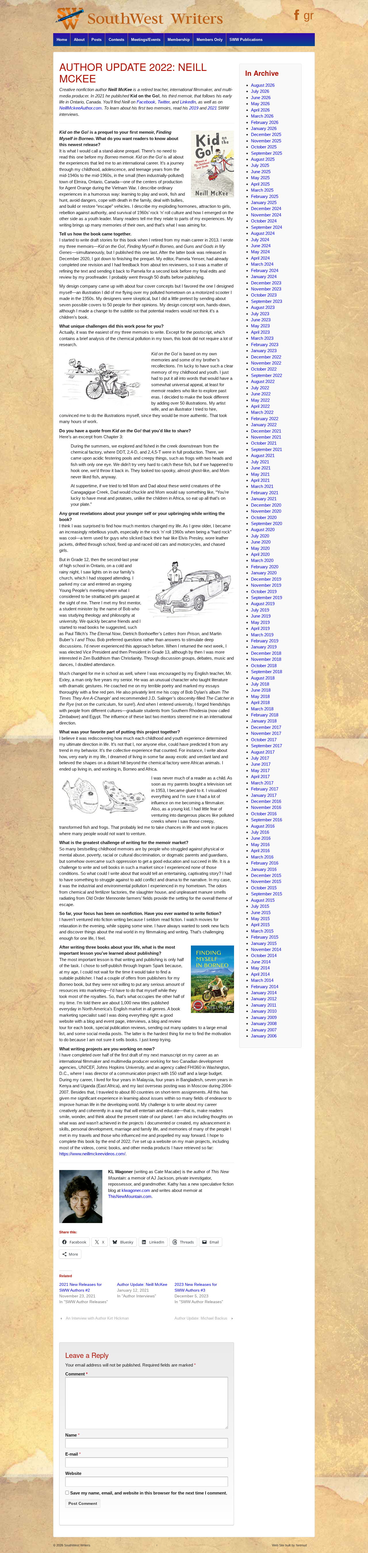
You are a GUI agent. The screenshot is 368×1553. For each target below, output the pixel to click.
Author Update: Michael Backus (201, 1318)
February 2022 (264, 418)
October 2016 (264, 813)
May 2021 (260, 474)
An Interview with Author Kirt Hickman (97, 1318)
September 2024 (266, 227)
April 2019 (260, 628)
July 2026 (260, 91)
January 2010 (264, 1011)
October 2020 (264, 517)
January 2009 (264, 1017)
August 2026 (263, 85)
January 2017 (264, 795)
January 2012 (264, 998)
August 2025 (263, 159)
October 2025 (264, 146)
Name (71, 1435)
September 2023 (266, 301)
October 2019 (264, 591)
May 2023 (260, 325)
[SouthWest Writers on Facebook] (296, 18)
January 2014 (264, 992)
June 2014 (261, 961)
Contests (116, 39)
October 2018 (264, 665)
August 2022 (263, 381)
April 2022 (260, 406)
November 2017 (266, 733)
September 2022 (266, 375)
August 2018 (263, 677)
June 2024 (261, 245)
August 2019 (263, 603)
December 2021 (266, 431)
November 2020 (266, 511)
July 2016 (260, 832)
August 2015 (263, 900)
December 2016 (266, 801)
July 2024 (260, 239)
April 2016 (260, 850)
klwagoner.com (136, 1190)
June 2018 (261, 690)
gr (309, 15)
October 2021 (264, 443)
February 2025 (264, 196)
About (79, 39)
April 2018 (260, 702)
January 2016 (264, 869)
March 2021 (262, 486)
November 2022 (266, 363)
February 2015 (264, 937)
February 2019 (264, 640)
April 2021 (260, 480)
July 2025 (260, 165)
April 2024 (260, 258)
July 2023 (260, 313)
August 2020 (263, 529)
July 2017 (260, 758)
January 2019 (264, 646)
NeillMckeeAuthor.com (80, 107)
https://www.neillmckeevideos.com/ (92, 1153)
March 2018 (262, 708)
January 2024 (264, 276)
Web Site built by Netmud (289, 1545)
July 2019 (260, 609)
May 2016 (260, 844)
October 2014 (264, 955)
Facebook (146, 101)
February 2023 (264, 344)
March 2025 (262, 190)
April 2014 (260, 974)
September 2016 (266, 819)
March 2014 (262, 980)
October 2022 (264, 369)
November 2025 (266, 140)
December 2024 (266, 208)
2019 (193, 107)
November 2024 (266, 214)
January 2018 (264, 720)
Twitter (164, 101)
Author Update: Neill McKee (142, 1284)
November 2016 (266, 807)
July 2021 (260, 461)
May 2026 (260, 103)
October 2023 (264, 295)
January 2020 (264, 572)
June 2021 (261, 467)
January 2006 (264, 1035)
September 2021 (266, 449)
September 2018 (266, 671)
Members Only (210, 39)
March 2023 (262, 338)
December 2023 (266, 282)
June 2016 (261, 838)
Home (62, 39)
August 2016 (263, 826)
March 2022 (262, 412)
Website (73, 1473)
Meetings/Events (145, 39)
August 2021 (263, 455)
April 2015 (260, 924)
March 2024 (262, 264)
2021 (212, 107)
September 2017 (266, 745)
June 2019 (261, 616)
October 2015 (264, 887)
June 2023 (261, 319)
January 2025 (264, 202)
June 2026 (261, 97)
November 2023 (266, 288)
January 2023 (264, 350)
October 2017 (264, 739)
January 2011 (263, 1005)
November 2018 (266, 659)
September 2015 (266, 893)
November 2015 (266, 881)
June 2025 (261, 171)
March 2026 (262, 116)
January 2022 (264, 424)
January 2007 (264, 1029)
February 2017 (264, 788)
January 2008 (264, 1023)
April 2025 (260, 184)
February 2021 (264, 492)
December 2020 (266, 505)
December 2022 (266, 356)
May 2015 (260, 918)
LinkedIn (188, 101)
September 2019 (266, 597)
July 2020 (260, 535)
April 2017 (260, 776)
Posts (96, 39)
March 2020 (262, 560)
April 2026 (260, 109)
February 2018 (264, 714)
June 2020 (261, 541)
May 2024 (260, 251)
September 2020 (266, 523)
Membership (179, 39)
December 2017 (266, 727)
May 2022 (260, 400)
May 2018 (260, 696)
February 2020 (264, 566)
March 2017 (262, 782)
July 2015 (260, 906)
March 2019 (262, 634)
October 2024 (264, 220)
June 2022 (261, 393)
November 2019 (266, 585)
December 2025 (266, 134)
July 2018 (260, 684)
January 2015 (264, 943)
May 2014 (260, 967)
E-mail (71, 1454)
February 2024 (264, 270)
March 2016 (262, 856)
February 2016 (264, 863)
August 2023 (263, 307)
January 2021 (264, 498)
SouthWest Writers (76, 1545)
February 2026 (264, 122)
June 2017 (261, 764)
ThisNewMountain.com (130, 1196)
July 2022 (260, 387)
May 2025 (260, 177)
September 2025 (266, 153)
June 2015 (261, 912)
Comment (76, 1373)
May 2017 (260, 770)
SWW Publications (245, 39)
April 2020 (260, 554)
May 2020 (260, 548)
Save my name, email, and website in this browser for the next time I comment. (148, 1492)
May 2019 (260, 622)
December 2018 (266, 653)
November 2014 (266, 949)
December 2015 (266, 875)
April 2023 (260, 332)
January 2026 (264, 128)
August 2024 (263, 233)
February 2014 (264, 986)
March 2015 (262, 931)
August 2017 (263, 752)
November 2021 (266, 437)
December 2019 (266, 579)
